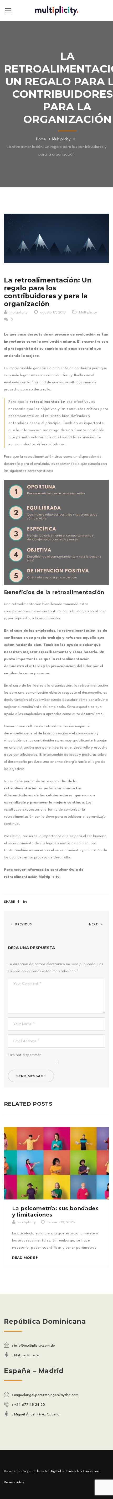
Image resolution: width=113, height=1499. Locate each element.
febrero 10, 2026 (61, 1222)
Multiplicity (61, 139)
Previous (23, 924)
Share (9, 902)
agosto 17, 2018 (53, 312)
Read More (23, 1257)
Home (41, 139)
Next (94, 924)
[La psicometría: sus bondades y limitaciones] (56, 1163)
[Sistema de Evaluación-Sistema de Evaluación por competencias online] (57, 10)
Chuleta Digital (47, 1471)
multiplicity (19, 312)
